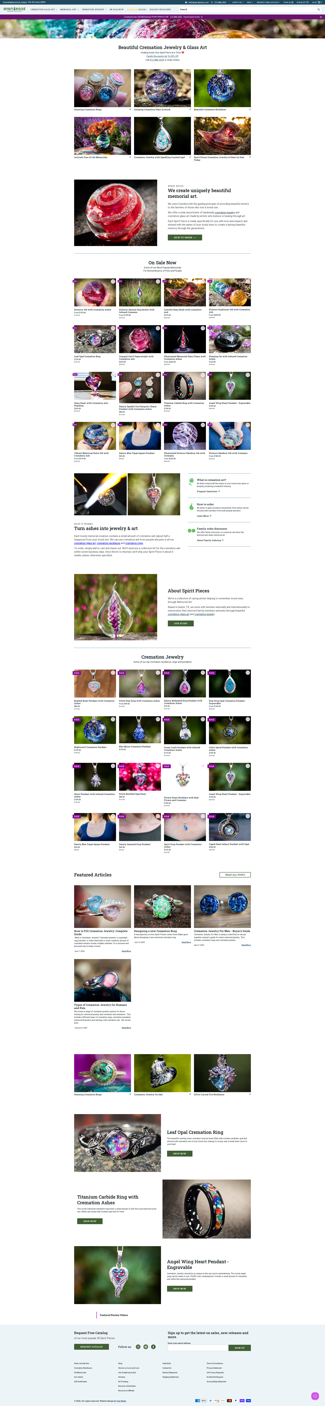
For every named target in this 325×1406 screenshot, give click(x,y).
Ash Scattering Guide (127, 1373)
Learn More (204, 516)
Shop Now (179, 1153)
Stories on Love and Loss (128, 1368)
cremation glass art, (85, 543)
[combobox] (247, 9)
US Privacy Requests (215, 1373)
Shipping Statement (170, 1377)
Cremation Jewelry (93, 9)
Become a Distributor (127, 1386)
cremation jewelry (225, 212)
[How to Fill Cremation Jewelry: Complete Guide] (102, 906)
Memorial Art (68, 9)
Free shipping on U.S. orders (15, 2)
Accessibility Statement (216, 1382)
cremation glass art (178, 614)
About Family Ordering (209, 540)
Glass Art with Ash (81, 1363)
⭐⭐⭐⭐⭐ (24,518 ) (137, 9)
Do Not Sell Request (215, 1377)
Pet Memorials (80, 1373)
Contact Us (166, 1368)
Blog (120, 1363)
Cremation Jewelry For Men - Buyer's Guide (222, 931)
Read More (126, 951)
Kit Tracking (123, 1382)
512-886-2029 (176, 17)
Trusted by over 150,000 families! (138, 17)
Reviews (121, 1377)
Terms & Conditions (215, 1363)
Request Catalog (91, 1346)
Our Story (181, 623)
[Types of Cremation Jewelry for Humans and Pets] (102, 980)
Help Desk (166, 1363)
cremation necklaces (108, 543)
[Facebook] (153, 1347)
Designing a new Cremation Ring (155, 931)
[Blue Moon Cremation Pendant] (140, 729)
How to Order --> (185, 237)
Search (183, 6)
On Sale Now (117, 9)
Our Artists (78, 1377)
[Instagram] (138, 1347)
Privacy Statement (214, 1368)
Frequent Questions (207, 491)
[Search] (319, 9)
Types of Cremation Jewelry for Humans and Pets (100, 1006)
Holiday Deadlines (160, 9)
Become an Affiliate (126, 1391)
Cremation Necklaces (83, 1368)
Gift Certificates (80, 1382)
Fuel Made (121, 1401)
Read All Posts (235, 874)
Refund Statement (169, 1373)
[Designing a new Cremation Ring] (162, 906)
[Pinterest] (146, 1347)
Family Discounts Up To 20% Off (162, 56)
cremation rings (134, 543)
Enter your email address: (179, 1343)
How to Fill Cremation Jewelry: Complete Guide (101, 932)
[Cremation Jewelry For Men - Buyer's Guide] (222, 906)
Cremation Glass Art (43, 9)
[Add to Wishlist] (113, 281)
